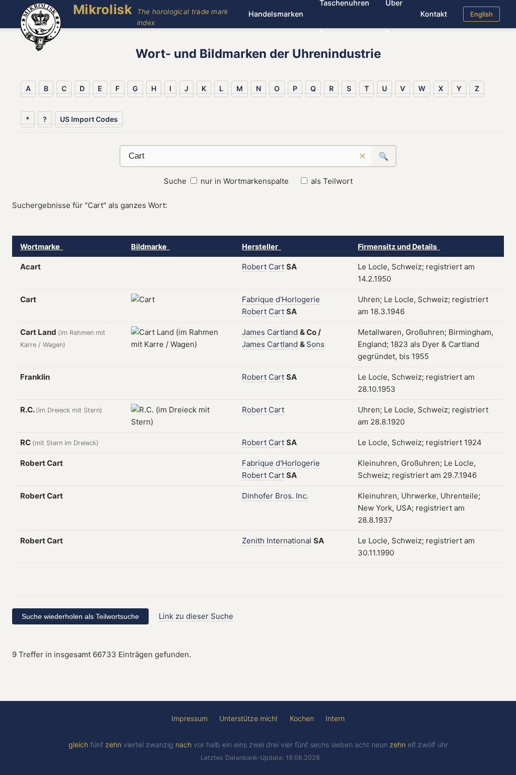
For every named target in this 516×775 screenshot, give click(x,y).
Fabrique (258, 299)
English (481, 14)
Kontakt (433, 14)
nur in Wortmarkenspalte (245, 181)
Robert (254, 266)
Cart (276, 266)
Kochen (302, 718)
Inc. (302, 496)
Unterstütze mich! (248, 718)
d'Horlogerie (298, 299)
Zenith (253, 540)
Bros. (284, 496)
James (253, 332)
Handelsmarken (275, 14)
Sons (315, 344)
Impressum (189, 718)
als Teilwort (332, 181)
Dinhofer (257, 496)
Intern (335, 718)
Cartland (282, 332)
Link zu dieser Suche (196, 616)
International (289, 540)
